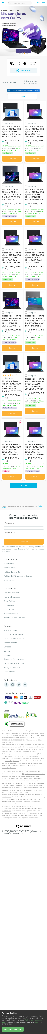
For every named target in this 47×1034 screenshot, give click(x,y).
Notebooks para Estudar (14, 618)
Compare (9, 123)
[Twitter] (19, 684)
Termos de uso (10, 568)
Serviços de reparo (12, 667)
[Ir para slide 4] (27, 53)
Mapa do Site (9, 580)
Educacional (9, 605)
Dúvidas (7, 647)
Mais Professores (11, 613)
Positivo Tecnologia (12, 593)
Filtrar (22, 97)
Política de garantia (12, 572)
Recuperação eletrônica (14, 659)
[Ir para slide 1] (20, 53)
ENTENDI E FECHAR (12, 1029)
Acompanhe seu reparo (14, 634)
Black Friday (9, 609)
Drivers (7, 651)
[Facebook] (6, 684)
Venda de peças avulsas (14, 663)
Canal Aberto (9, 672)
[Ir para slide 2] (22, 53)
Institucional (9, 564)
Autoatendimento (11, 630)
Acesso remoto (10, 643)
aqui (36, 1022)
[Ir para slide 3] (24, 53)
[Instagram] (12, 684)
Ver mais (23, 485)
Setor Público (9, 601)
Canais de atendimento (14, 638)
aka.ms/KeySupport (12, 761)
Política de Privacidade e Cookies (18, 576)
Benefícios (26, 70)
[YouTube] (25, 684)
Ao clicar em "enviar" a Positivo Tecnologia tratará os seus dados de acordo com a (23, 549)
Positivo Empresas (12, 597)
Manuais (7, 655)
